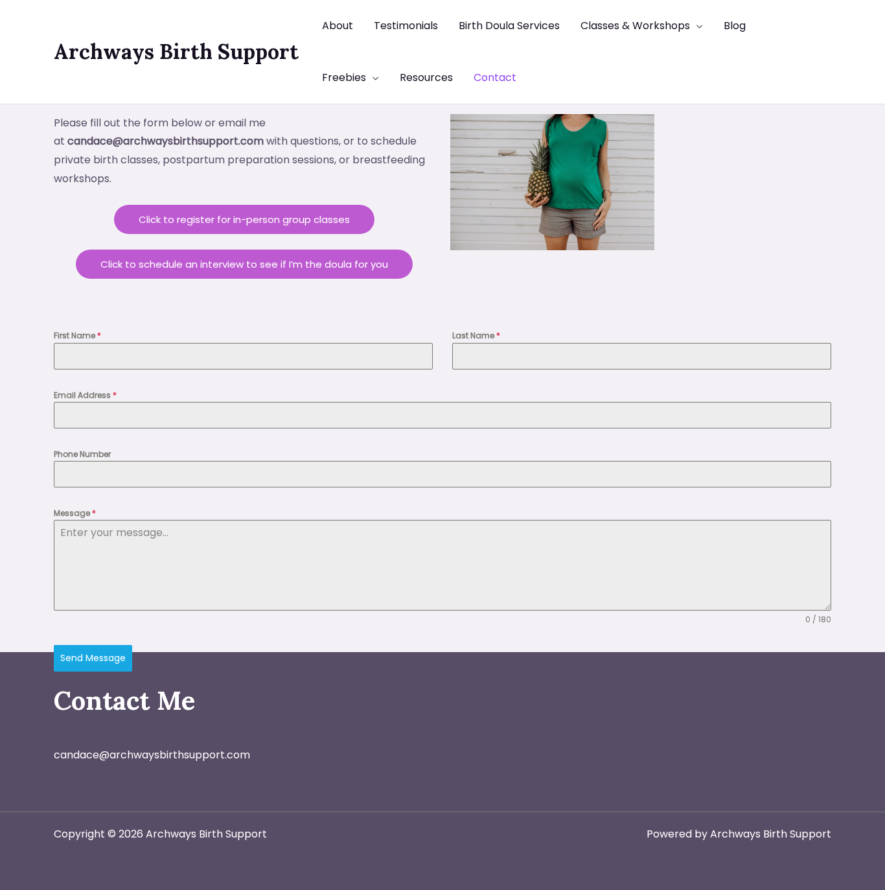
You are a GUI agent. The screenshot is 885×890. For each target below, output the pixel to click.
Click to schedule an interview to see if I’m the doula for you (244, 264)
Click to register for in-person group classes (244, 219)
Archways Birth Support (176, 51)
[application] (696, 26)
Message (75, 513)
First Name (77, 335)
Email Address (85, 395)
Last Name (476, 335)
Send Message (93, 657)
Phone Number (82, 454)
